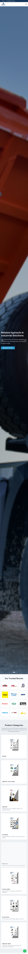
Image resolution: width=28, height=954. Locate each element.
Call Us (3, 1)
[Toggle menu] (26, 4)
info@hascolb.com (11, 1)
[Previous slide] (2, 340)
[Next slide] (25, 340)
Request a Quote (8, 348)
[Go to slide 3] (15, 672)
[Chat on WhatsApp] (24, 951)
